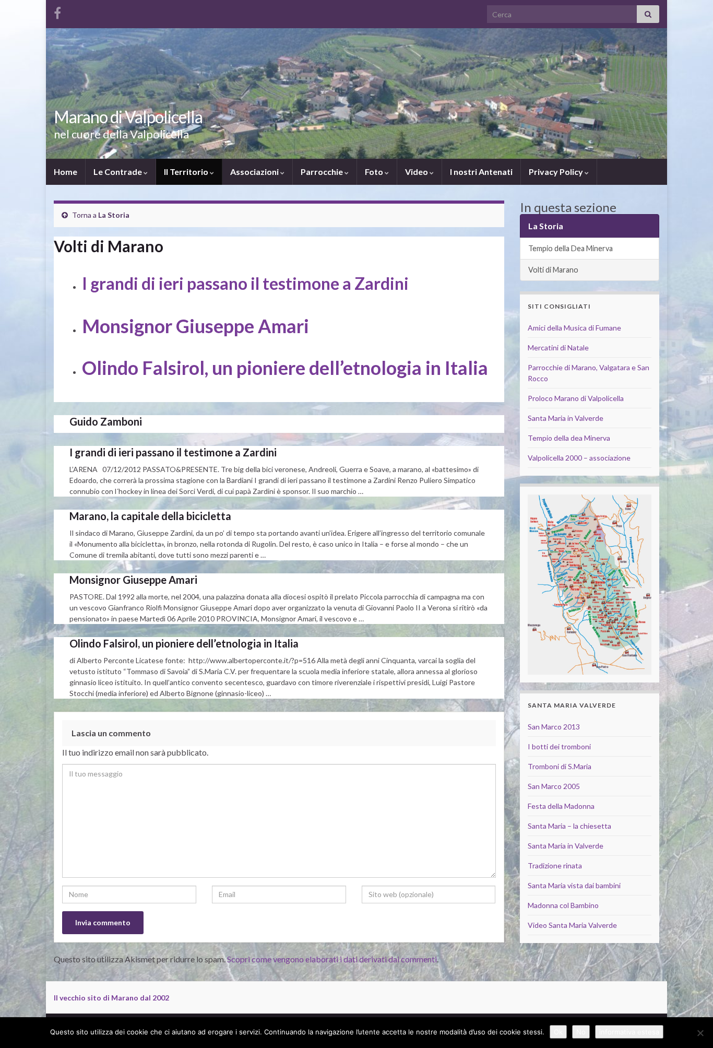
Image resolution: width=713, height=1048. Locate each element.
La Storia (113, 214)
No (581, 1032)
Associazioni (255, 171)
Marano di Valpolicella (128, 117)
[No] (700, 1033)
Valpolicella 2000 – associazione (579, 457)
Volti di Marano (553, 269)
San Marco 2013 (554, 726)
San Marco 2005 (554, 786)
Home (65, 171)
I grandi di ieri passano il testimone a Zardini (245, 283)
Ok (558, 1032)
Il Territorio (187, 171)
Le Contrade (118, 171)
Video (417, 171)
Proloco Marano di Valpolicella (576, 398)
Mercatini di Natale (558, 347)
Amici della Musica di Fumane (574, 327)
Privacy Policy (557, 171)
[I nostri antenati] (57, 11)
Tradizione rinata (555, 865)
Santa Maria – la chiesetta (569, 825)
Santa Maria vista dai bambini (574, 885)
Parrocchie (322, 171)
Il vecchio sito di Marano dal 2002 (111, 997)
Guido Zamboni (105, 421)
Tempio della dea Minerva (569, 437)
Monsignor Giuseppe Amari (195, 325)
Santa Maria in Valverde (565, 418)
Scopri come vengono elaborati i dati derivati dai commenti (332, 959)
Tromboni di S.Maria (559, 766)
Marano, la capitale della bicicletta (150, 516)
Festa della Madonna (561, 806)
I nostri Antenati (481, 171)
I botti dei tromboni (559, 746)
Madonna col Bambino (563, 905)
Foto (375, 171)
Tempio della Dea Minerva (570, 248)
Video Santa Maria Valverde (572, 925)
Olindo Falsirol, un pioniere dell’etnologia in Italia (285, 367)
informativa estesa (629, 1032)
